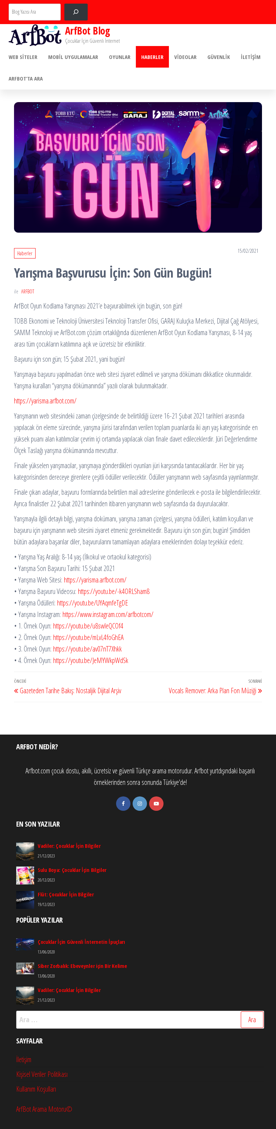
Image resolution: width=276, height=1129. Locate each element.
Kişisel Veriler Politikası (42, 1074)
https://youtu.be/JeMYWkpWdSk (89, 660)
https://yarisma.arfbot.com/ (45, 401)
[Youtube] (156, 803)
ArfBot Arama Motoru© (44, 1109)
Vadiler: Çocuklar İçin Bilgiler (69, 845)
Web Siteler (23, 56)
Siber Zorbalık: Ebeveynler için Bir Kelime (82, 965)
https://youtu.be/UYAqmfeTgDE (92, 603)
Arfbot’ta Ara (26, 78)
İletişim (251, 56)
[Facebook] (123, 803)
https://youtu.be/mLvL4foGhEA (88, 637)
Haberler (152, 56)
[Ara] (76, 12)
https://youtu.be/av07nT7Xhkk (87, 649)
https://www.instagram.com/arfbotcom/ (108, 614)
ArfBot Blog (87, 30)
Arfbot (27, 291)
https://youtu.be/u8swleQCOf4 (88, 626)
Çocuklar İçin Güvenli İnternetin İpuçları (81, 941)
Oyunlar (119, 56)
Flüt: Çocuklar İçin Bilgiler (66, 894)
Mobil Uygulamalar (73, 56)
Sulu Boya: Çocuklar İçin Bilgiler (72, 869)
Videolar (185, 56)
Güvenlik (218, 56)
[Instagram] (140, 803)
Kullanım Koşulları (36, 1089)
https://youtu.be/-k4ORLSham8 (114, 591)
